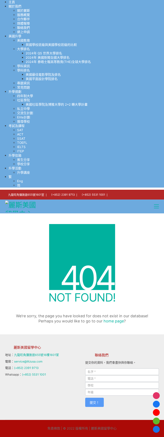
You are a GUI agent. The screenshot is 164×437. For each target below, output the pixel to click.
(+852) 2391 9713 (63, 194)
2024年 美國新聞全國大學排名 (48, 57)
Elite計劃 (23, 117)
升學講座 (23, 172)
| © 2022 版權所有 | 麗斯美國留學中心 (89, 428)
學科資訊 (23, 66)
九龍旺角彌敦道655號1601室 (26, 194)
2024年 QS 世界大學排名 (44, 53)
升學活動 (15, 168)
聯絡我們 (23, 28)
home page (114, 321)
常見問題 (23, 87)
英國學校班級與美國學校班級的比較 (51, 45)
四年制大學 (25, 96)
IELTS (21, 147)
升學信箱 (15, 155)
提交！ (94, 402)
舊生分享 (23, 160)
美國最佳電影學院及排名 (43, 75)
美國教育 (23, 40)
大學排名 (23, 49)
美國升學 (15, 36)
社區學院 (23, 100)
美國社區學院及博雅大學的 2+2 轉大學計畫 (57, 104)
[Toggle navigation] (156, 206)
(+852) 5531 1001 (93, 194)
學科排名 (23, 70)
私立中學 (23, 109)
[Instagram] (156, 395)
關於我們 (15, 6)
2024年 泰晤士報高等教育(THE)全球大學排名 (58, 62)
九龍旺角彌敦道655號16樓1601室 (36, 355)
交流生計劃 (25, 113)
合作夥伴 (23, 19)
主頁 (12, 2)
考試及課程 (17, 126)
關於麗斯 (23, 11)
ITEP (20, 151)
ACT (20, 134)
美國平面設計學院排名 (42, 79)
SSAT (21, 139)
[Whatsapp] (156, 421)
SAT (20, 130)
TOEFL (22, 143)
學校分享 (23, 164)
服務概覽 (23, 15)
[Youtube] (156, 412)
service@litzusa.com (28, 361)
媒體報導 (23, 23)
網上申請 (23, 32)
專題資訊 (23, 83)
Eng (20, 181)
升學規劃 (15, 92)
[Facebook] (156, 404)
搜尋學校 (23, 121)
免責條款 (53, 428)
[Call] (156, 429)
